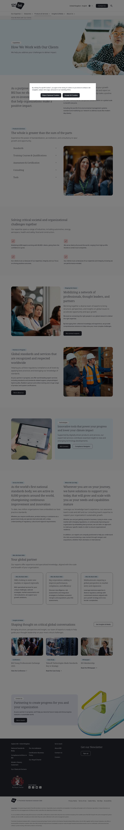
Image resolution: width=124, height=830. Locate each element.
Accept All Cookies (71, 95)
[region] (62, 91)
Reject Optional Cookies (50, 95)
